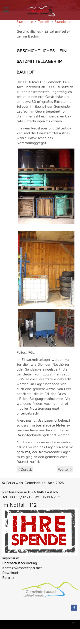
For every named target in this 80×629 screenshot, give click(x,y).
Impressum (10, 558)
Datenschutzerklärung (19, 563)
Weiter (64, 469)
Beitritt (8, 577)
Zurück (26, 469)
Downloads (10, 573)
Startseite (25, 22)
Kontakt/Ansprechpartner (22, 568)
